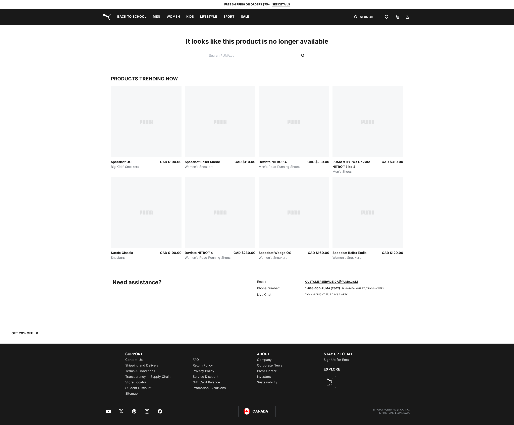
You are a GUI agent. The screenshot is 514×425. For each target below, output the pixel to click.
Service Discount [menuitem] (205, 377)
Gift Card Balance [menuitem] (206, 382)
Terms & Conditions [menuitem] (140, 371)
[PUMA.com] (106, 17)
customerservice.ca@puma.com (331, 281)
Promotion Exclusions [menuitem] (209, 388)
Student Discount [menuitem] (138, 388)
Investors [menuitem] (264, 377)
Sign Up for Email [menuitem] (337, 360)
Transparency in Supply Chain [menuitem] (147, 377)
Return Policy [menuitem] (203, 365)
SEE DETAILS (281, 4)
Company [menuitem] (264, 360)
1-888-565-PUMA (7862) (322, 288)
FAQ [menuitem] (196, 360)
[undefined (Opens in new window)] (330, 382)
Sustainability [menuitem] (267, 382)
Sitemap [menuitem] (131, 393)
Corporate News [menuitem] (269, 365)
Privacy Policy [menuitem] (203, 371)
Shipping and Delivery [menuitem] (142, 365)
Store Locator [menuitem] (135, 382)
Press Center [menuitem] (266, 371)
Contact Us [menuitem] (134, 360)
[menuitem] (132, 17)
